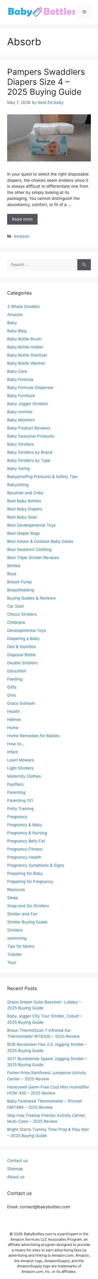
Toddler (14, 954)
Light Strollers (20, 768)
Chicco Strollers (22, 614)
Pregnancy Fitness (24, 849)
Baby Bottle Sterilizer (27, 355)
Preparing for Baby (25, 873)
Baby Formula (20, 379)
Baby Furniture (21, 395)
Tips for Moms (20, 946)
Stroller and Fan (22, 913)
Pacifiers (15, 784)
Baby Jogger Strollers (27, 403)
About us (15, 1176)
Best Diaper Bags (23, 533)
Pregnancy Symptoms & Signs (35, 865)
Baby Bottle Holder (25, 347)
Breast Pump (19, 581)
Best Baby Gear (22, 517)
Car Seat (15, 606)
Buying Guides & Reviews (31, 598)
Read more (22, 219)
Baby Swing (18, 468)
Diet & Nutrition (21, 646)
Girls (11, 695)
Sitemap (15, 1168)
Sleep (12, 897)
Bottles (13, 565)
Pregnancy (17, 816)
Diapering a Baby (23, 638)
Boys (11, 573)
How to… (15, 743)
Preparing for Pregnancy (30, 881)
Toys (11, 962)
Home (13, 727)
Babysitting (18, 484)
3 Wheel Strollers (23, 306)
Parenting (16, 792)
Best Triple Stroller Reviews (33, 557)
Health (13, 711)
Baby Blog (16, 330)
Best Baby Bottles (24, 501)
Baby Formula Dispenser (30, 387)
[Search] (84, 265)
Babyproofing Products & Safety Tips (42, 476)
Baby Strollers (20, 444)
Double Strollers (22, 662)
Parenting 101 (20, 800)
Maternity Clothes (24, 776)
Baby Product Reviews (28, 428)
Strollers (15, 930)
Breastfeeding (20, 590)
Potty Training (20, 808)
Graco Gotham (21, 703)
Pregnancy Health (24, 857)
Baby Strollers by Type (28, 460)
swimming (16, 938)
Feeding (14, 679)
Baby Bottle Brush (24, 339)
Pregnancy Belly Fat (26, 841)
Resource (16, 889)
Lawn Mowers (20, 760)
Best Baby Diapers (24, 509)
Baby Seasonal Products (30, 436)
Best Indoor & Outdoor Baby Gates (40, 541)
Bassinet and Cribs (25, 492)
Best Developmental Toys (31, 525)
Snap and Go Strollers (28, 905)
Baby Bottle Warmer (26, 363)
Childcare (16, 622)
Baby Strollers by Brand (29, 452)
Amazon (21, 236)
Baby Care (17, 371)
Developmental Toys (26, 630)
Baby (12, 322)
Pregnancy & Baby (24, 824)
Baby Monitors (21, 420)
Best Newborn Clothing (29, 549)
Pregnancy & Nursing (27, 833)
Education (16, 671)
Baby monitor (20, 411)
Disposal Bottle (21, 654)
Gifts (11, 687)
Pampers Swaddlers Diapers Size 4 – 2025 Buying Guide (46, 82)
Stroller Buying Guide (27, 922)
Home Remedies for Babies (33, 735)
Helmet (14, 719)
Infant (12, 752)
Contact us (17, 1160)
